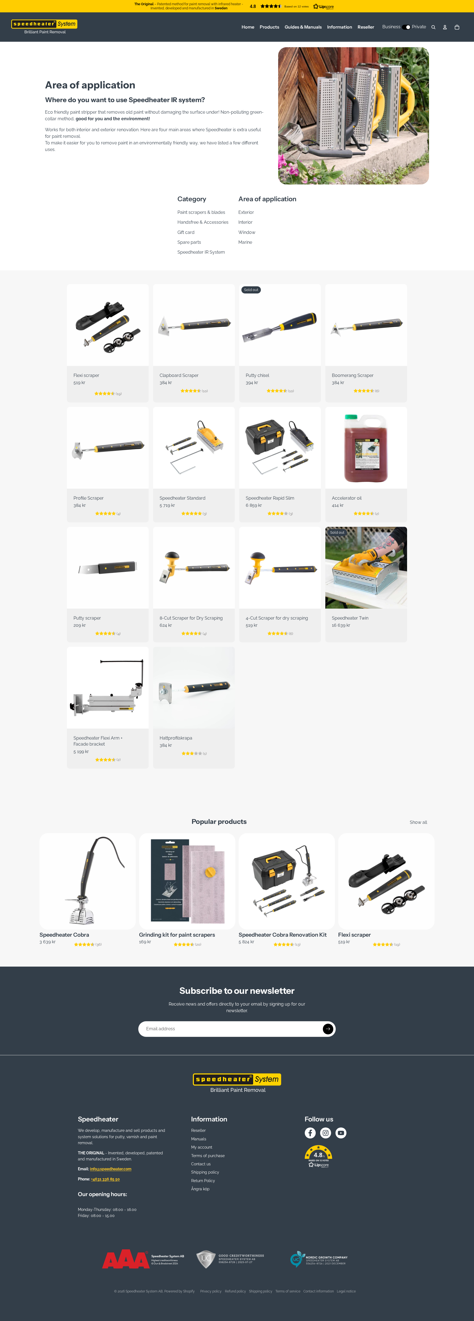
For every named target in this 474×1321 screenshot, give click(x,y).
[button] (292, 6)
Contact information (318, 1291)
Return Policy (203, 1181)
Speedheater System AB (144, 1291)
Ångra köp (200, 1189)
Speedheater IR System (201, 252)
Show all (418, 822)
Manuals (198, 1139)
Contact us (201, 1164)
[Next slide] (140, 325)
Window (246, 232)
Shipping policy (205, 1172)
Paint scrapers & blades (201, 212)
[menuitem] (248, 27)
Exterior (246, 212)
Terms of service (287, 1291)
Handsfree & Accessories (202, 222)
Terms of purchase (208, 1156)
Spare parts (189, 242)
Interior (245, 222)
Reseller (198, 1130)
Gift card (185, 232)
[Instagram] (325, 1132)
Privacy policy (211, 1291)
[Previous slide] (75, 325)
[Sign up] (328, 1029)
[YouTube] (340, 1132)
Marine (245, 242)
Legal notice (346, 1291)
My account (201, 1147)
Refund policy (235, 1291)
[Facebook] (310, 1132)
